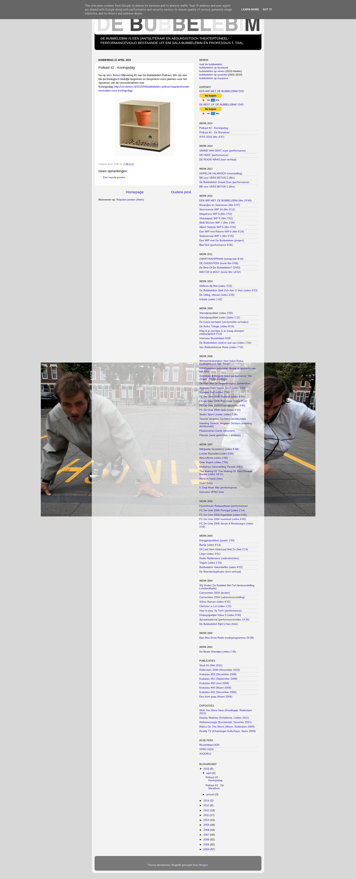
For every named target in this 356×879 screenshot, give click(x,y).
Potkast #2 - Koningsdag (213, 128)
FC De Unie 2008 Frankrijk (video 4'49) (222, 405)
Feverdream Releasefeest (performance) (223, 506)
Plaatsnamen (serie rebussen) (217, 430)
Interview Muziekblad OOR (215, 338)
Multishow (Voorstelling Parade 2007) (221, 466)
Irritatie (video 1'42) (210, 299)
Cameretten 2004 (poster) (214, 592)
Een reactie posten (114, 177)
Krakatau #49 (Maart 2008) (215, 687)
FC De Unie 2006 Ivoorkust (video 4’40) (222, 519)
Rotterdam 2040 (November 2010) (219, 669)
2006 (206, 839)
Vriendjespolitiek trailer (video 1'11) (219, 317)
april (209, 773)
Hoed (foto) (206, 483)
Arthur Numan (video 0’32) (214, 601)
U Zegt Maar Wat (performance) (218, 487)
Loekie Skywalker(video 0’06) (216, 453)
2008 (206, 830)
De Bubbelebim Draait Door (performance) (224, 182)
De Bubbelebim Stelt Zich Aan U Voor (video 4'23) (228, 290)
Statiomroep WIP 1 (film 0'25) (216, 236)
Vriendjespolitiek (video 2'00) (216, 313)
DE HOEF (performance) (213, 155)
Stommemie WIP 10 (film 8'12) (217, 209)
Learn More (250, 9)
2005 (206, 844)
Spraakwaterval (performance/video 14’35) (224, 619)
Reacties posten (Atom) (130, 199)
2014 (206, 800)
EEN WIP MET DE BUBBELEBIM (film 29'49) (225, 200)
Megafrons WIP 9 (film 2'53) (215, 214)
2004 (206, 849)
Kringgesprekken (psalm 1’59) (217, 540)
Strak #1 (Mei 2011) (210, 665)
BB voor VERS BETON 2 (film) (217, 177)
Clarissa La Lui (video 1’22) (215, 606)
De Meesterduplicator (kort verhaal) (220, 571)
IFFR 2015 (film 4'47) (211, 137)
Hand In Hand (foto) (211, 478)
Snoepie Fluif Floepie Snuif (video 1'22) (222, 388)
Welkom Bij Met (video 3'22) (215, 286)
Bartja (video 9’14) (210, 545)
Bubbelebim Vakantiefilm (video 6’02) (221, 567)
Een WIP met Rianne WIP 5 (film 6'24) (221, 231)
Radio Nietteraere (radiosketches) (219, 558)
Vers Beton (113, 75)
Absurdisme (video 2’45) (213, 457)
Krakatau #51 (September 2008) (218, 678)
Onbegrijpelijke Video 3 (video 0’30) (220, 615)
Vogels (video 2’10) (210, 562)
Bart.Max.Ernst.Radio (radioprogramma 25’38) (226, 637)
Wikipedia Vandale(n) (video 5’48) (219, 449)
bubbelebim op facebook (213, 67)
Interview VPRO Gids (211, 492)
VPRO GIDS (206, 749)
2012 (206, 810)
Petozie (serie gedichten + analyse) (220, 435)
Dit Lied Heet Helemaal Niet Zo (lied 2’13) (223, 549)
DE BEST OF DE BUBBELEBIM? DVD (221, 104)
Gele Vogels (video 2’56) (213, 462)
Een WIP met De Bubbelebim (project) (221, 240)
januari (210, 794)
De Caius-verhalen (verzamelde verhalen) (223, 322)
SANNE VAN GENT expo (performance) (222, 150)
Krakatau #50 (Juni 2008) (214, 683)
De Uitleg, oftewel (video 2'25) (217, 294)
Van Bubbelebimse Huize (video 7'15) (221, 347)
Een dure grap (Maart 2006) (215, 696)
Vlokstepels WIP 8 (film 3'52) (216, 218)
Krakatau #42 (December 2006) (218, 692)
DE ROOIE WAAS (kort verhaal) (217, 159)
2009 (206, 824)
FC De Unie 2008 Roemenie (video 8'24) (223, 401)
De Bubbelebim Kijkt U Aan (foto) (218, 624)
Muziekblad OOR (209, 744)
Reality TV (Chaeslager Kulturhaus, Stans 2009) (227, 731)
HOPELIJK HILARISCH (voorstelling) (220, 173)
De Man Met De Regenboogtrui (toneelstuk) (225, 383)
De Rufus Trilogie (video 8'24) (216, 326)
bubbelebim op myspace (213, 78)
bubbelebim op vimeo (212, 71)
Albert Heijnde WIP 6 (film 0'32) (217, 227)
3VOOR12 (205, 753)
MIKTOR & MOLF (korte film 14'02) (220, 272)
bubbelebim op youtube (213, 74)
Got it (267, 9)
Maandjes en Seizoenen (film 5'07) (219, 205)
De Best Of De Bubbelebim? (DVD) (219, 267)
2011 (206, 815)
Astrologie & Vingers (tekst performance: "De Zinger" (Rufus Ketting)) (225, 377)
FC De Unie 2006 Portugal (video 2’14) (222, 510)
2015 (206, 768)
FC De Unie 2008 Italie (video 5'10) (220, 410)
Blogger (203, 865)
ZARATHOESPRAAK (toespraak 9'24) (221, 258)
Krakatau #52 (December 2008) (218, 674)
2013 (206, 805)
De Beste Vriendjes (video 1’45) (217, 651)
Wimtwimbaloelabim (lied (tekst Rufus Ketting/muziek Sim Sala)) (221, 362)
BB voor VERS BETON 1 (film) (217, 186)
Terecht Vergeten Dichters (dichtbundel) (222, 419)
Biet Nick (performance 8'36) (216, 245)
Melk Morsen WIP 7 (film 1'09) (217, 222)
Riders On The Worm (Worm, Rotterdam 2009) (227, 726)
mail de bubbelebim (210, 64)
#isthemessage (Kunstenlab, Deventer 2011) (225, 722)
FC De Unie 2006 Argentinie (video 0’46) (223, 514)
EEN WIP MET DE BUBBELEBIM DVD (221, 91)
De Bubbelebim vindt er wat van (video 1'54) (225, 342)
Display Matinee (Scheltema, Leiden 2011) (224, 717)
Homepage (135, 192)
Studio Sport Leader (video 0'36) (218, 414)
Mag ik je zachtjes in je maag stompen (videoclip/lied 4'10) (221, 332)
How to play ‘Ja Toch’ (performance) (220, 610)
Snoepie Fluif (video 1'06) (214, 392)
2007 (206, 834)
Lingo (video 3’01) (209, 553)
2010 (206, 820)
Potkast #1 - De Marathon (214, 132)
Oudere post (181, 192)
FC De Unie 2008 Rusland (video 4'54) (222, 396)
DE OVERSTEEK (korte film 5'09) (218, 263)
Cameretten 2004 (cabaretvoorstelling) (222, 597)
